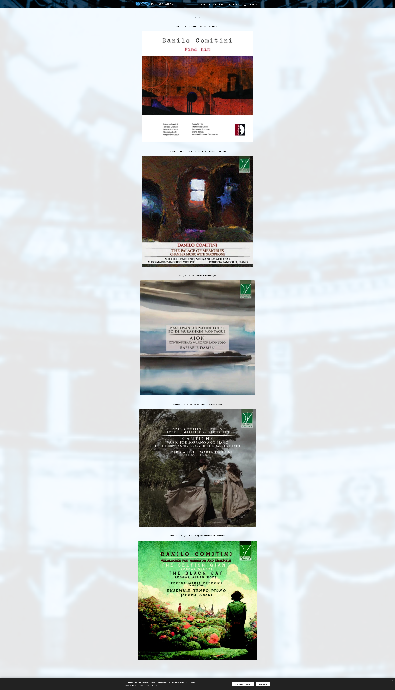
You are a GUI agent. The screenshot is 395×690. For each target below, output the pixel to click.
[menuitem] (201, 4)
